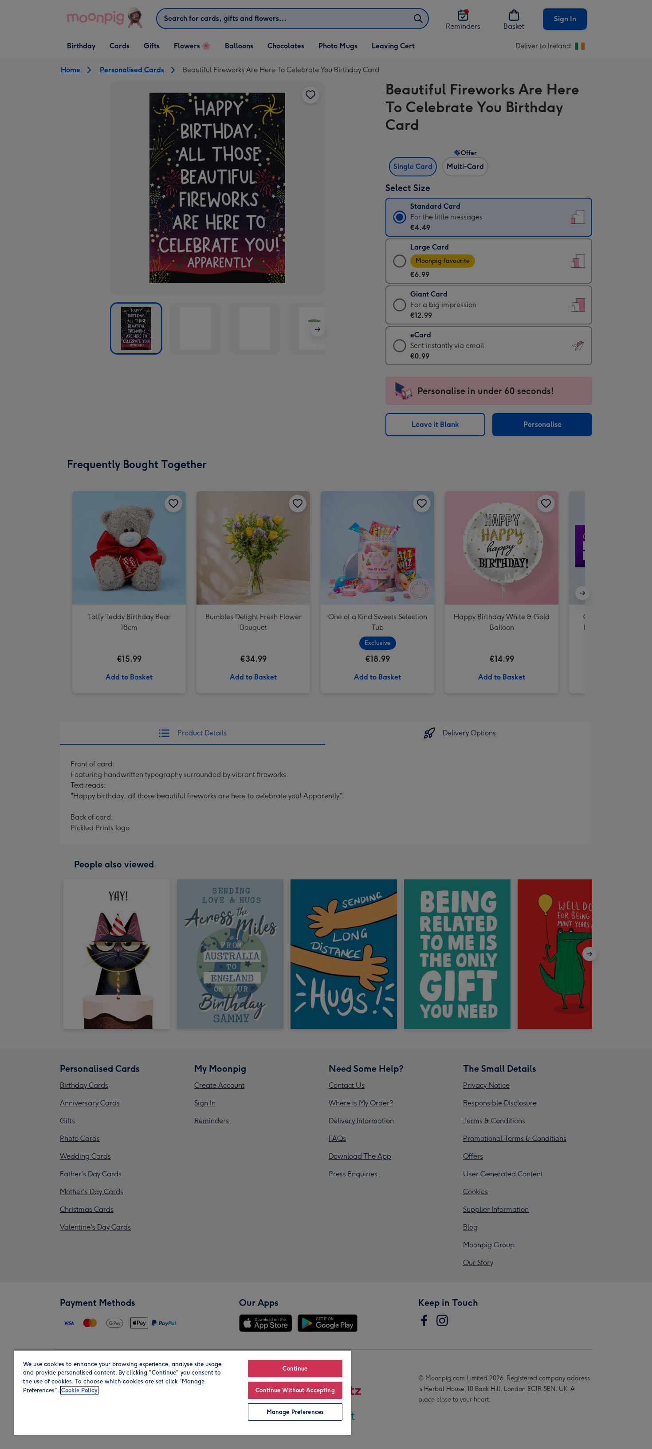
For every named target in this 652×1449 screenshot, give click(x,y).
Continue (295, 1368)
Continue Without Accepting (294, 1390)
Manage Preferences (295, 1412)
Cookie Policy (79, 1390)
